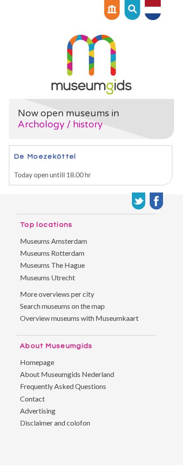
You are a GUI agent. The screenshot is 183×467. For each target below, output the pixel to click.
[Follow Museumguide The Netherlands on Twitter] (138, 201)
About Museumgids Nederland (67, 374)
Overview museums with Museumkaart (79, 318)
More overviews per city (57, 294)
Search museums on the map (62, 306)
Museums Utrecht (47, 277)
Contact (32, 398)
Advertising (38, 410)
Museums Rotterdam (52, 253)
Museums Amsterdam (53, 241)
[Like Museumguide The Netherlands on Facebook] (156, 201)
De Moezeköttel (45, 156)
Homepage (37, 362)
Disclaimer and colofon (55, 422)
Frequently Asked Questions (63, 386)
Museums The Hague (52, 265)
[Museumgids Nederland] (91, 91)
